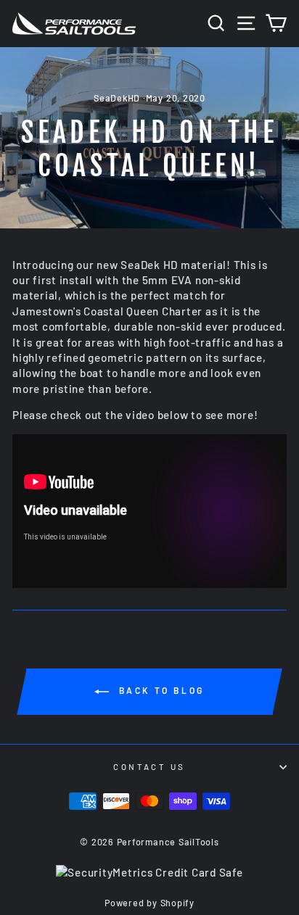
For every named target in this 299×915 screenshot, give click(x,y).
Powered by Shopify (149, 902)
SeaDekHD (117, 98)
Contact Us (149, 766)
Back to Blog (160, 690)
